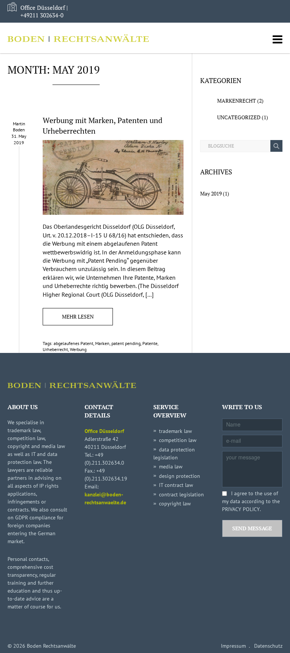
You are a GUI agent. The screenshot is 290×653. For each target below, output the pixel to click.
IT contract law (176, 485)
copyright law (175, 503)
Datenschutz (268, 645)
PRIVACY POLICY (241, 509)
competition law (177, 440)
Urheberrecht (55, 349)
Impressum (233, 645)
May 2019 (211, 193)
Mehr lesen (78, 316)
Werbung (78, 349)
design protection (179, 476)
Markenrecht (236, 100)
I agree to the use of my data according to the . (251, 501)
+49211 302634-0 (41, 15)
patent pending (125, 343)
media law (170, 466)
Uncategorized (239, 117)
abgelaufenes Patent (73, 343)
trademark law (175, 431)
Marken (102, 343)
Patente (149, 343)
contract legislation (181, 494)
